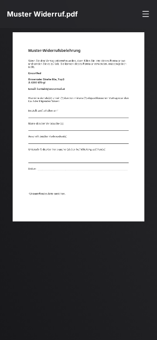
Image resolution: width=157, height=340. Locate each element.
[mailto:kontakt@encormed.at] (53, 90)
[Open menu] (146, 14)
